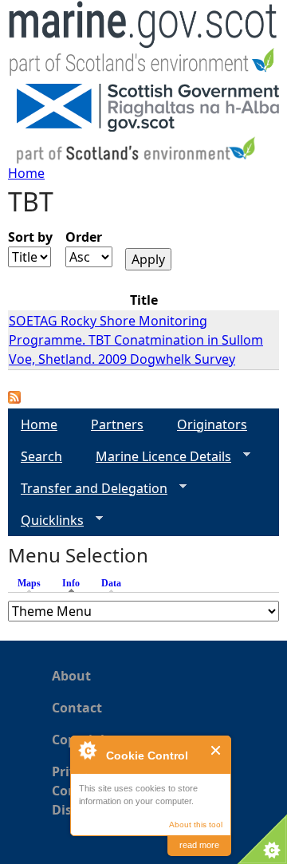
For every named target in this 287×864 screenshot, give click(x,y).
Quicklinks (46, 520)
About (71, 675)
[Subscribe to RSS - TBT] (14, 399)
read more (199, 845)
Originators (212, 424)
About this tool (195, 824)
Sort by (30, 237)
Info (75, 583)
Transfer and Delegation (87, 488)
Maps (29, 583)
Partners (117, 424)
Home (26, 173)
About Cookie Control (87, 749)
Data (111, 583)
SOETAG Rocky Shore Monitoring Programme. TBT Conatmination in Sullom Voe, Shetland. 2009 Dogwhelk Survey (136, 340)
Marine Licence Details (157, 457)
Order (83, 237)
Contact (77, 707)
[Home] (143, 42)
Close (216, 750)
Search (41, 456)
